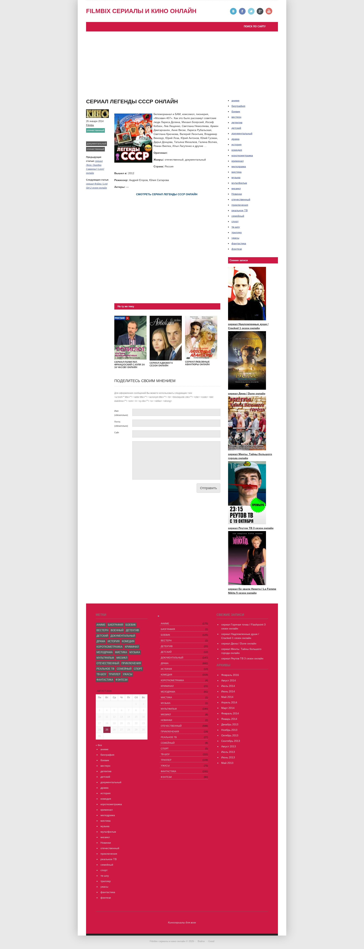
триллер (236, 232)
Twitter (251, 11)
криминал (237, 160)
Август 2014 (228, 680)
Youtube (269, 11)
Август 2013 (228, 746)
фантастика (238, 243)
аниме (100, 624)
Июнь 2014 (228, 691)
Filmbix (90, 125)
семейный (237, 215)
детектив (236, 122)
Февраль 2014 (230, 713)
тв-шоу (235, 226)
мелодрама (238, 166)
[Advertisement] (182, 59)
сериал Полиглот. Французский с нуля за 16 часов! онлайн (129, 365)
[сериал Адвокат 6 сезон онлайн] (166, 359)
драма (235, 138)
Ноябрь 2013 (229, 729)
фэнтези (236, 248)
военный (117, 630)
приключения (239, 204)
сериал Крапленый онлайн (106, 98)
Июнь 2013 (228, 757)
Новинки (236, 193)
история (236, 144)
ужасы (235, 237)
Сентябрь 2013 (230, 740)
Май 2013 (227, 762)
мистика (236, 171)
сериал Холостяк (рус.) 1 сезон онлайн (114, 102)
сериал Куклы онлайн (103, 106)
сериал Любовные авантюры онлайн (197, 363)
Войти (201, 941)
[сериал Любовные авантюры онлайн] (201, 358)
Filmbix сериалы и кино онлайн (141, 11)
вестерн (236, 116)
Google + (260, 11)
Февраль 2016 (230, 674)
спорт (234, 221)
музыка (235, 177)
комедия (236, 149)
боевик (235, 111)
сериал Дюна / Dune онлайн (246, 393)
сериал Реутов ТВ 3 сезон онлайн (136, 90)
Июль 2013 (228, 751)
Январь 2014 (229, 718)
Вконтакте (233, 11)
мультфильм (239, 182)
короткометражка (242, 155)
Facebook (242, 11)
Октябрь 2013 (229, 735)
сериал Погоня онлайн (129, 94)
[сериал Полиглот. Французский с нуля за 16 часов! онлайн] (130, 358)
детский (236, 127)
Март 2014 (228, 707)
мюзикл (236, 188)
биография (115, 624)
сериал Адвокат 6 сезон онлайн (161, 364)
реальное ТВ (239, 210)
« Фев (99, 745)
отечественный (95, 130)
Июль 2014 (228, 685)
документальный (96, 143)
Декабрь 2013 (229, 724)
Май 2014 (227, 696)
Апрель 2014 (229, 702)
